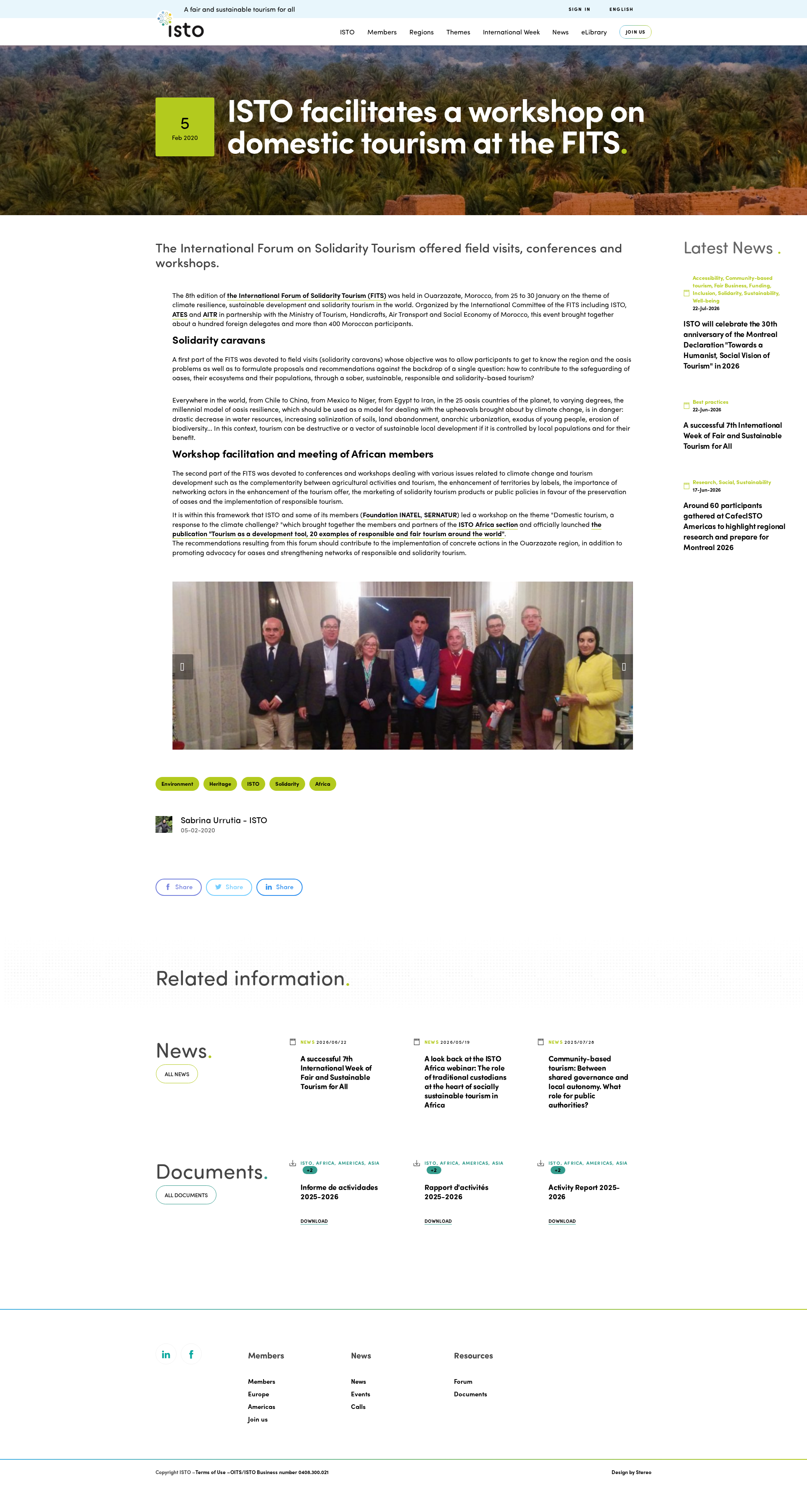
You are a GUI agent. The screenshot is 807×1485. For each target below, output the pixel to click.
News (358, 1381)
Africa (322, 783)
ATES (179, 314)
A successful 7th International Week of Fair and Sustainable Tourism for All (336, 1072)
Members (382, 31)
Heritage (220, 783)
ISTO (253, 783)
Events (360, 1393)
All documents (186, 1195)
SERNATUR (440, 514)
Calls (358, 1406)
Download (314, 1221)
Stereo (643, 1472)
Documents (470, 1393)
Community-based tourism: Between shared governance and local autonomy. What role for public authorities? (588, 1081)
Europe (258, 1393)
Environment (177, 783)
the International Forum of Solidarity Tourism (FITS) (306, 295)
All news (177, 1074)
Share (184, 886)
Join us (635, 32)
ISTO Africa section (487, 524)
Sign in (580, 9)
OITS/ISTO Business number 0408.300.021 (279, 1472)
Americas (261, 1406)
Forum (463, 1381)
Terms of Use (210, 1472)
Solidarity (287, 783)
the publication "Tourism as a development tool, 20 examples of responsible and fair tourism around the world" (386, 528)
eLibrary (594, 31)
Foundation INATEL (392, 514)
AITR (210, 314)
